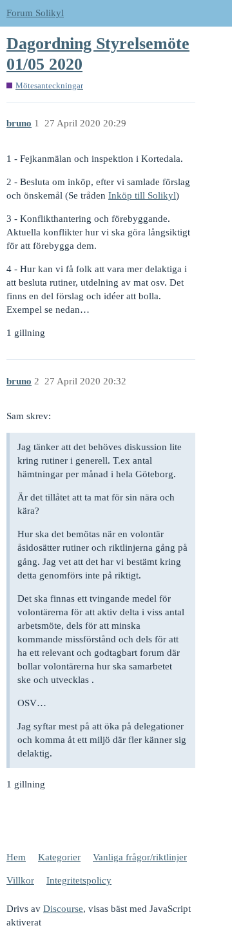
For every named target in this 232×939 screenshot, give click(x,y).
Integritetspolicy (78, 880)
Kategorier (59, 857)
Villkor (20, 880)
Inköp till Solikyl (142, 195)
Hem (16, 857)
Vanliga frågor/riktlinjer (140, 857)
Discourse (63, 909)
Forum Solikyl (35, 13)
